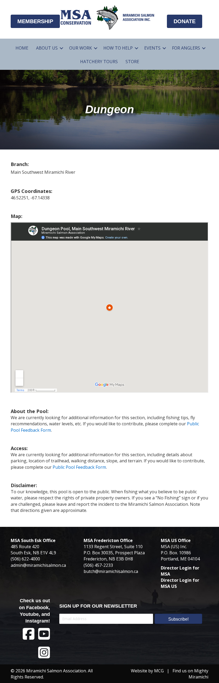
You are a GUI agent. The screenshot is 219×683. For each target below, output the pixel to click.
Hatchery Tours (99, 61)
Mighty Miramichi (198, 674)
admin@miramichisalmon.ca (38, 565)
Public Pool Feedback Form (79, 467)
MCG (159, 671)
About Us (47, 48)
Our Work (80, 48)
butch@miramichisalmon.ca (111, 571)
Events (152, 48)
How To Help (118, 48)
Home (21, 48)
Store (132, 61)
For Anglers (186, 48)
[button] (61, 48)
